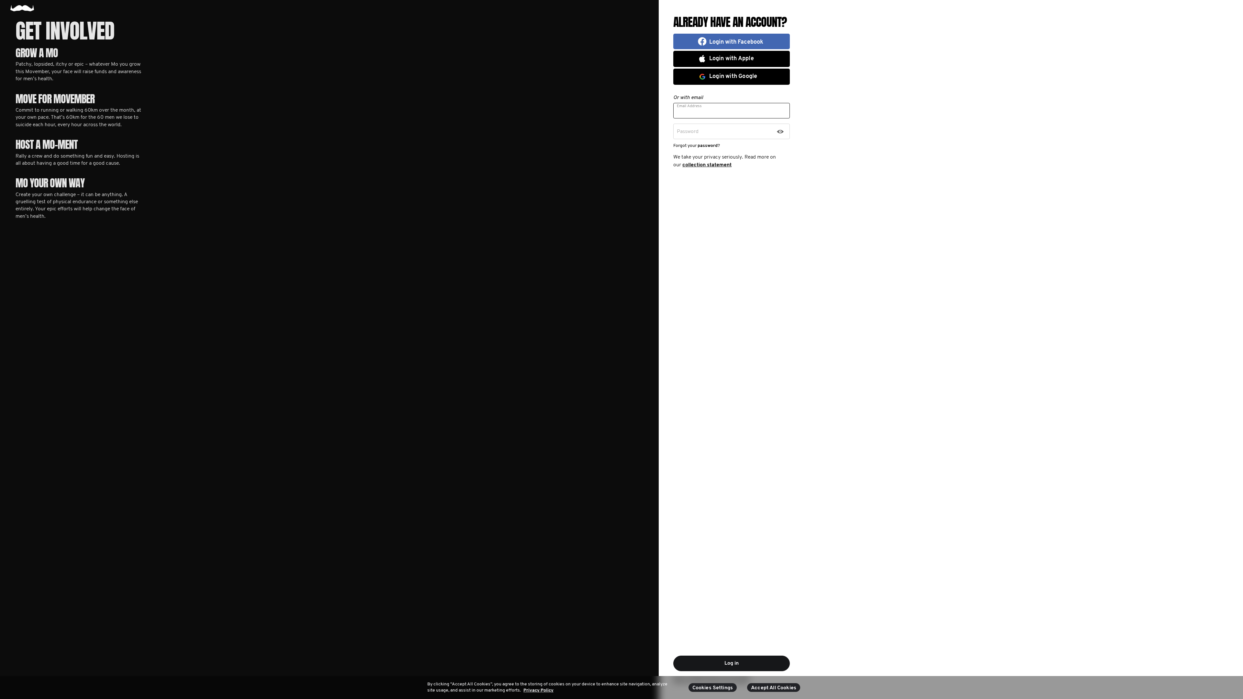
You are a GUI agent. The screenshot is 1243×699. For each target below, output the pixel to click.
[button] (731, 41)
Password (688, 131)
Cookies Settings (712, 688)
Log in (731, 663)
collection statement (707, 165)
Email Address (689, 106)
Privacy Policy (538, 690)
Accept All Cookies (773, 688)
